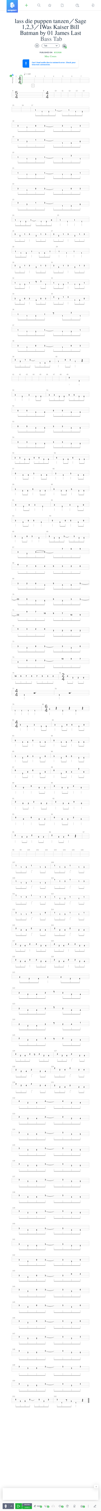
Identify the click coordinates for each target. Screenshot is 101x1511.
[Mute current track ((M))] (60, 1506)
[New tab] (62, 5)
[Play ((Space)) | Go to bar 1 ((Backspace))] (18, 1506)
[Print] (64, 46)
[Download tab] (82, 1506)
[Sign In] (92, 5)
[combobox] (51, 46)
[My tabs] (50, 5)
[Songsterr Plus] (26, 5)
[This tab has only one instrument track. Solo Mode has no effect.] (53, 1506)
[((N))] (74, 1506)
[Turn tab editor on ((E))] (95, 1506)
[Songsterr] (12, 6)
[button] (12, 75)
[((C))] (67, 1506)
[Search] (39, 5)
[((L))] (46, 1506)
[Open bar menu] (33, 85)
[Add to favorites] (37, 46)
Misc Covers (50, 56)
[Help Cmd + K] (77, 5)
